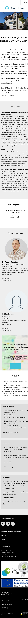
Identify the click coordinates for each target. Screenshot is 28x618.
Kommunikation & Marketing (11, 531)
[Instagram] (4, 594)
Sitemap (5, 607)
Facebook (3, 523)
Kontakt (4, 535)
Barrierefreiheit (7, 604)
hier (3, 504)
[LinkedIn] (9, 594)
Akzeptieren (15, 366)
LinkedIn (8, 523)
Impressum (6, 600)
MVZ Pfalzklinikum (10, 171)
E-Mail (13, 523)
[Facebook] (2, 594)
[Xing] (12, 594)
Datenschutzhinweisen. (15, 359)
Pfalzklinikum (15, 8)
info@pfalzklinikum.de (9, 556)
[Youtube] (7, 594)
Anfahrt (3, 539)
